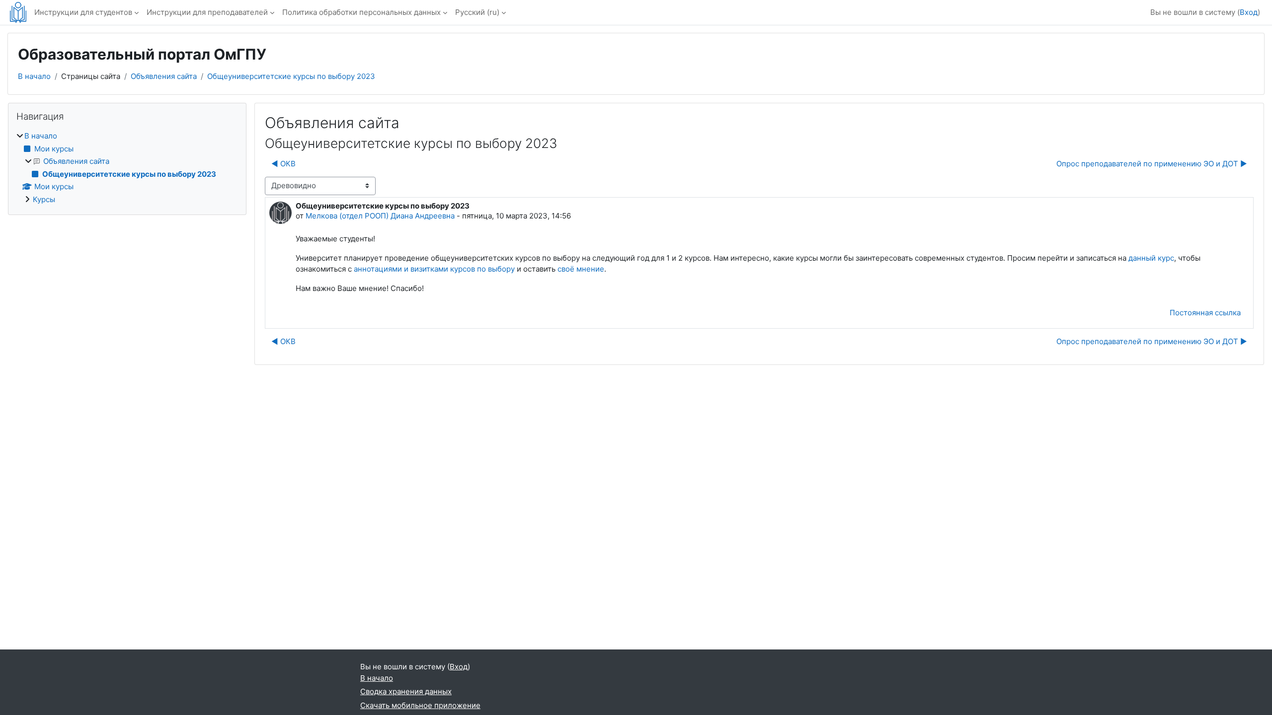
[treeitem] (127, 168)
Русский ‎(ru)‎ (477, 12)
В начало (34, 76)
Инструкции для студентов (83, 12)
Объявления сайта (164, 76)
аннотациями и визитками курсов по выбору (434, 269)
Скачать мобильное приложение (420, 705)
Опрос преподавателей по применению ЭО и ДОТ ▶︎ (1151, 163)
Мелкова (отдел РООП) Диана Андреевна (380, 215)
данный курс (1151, 258)
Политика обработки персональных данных (361, 12)
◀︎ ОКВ (283, 163)
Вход (1249, 12)
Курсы (44, 199)
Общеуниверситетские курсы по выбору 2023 (291, 76)
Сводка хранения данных (406, 691)
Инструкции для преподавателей (207, 12)
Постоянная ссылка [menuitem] (1205, 312)
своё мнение (580, 269)
